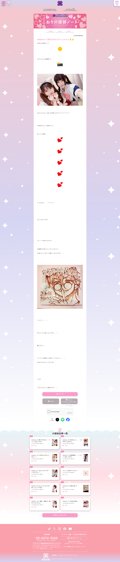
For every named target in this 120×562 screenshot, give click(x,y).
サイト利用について (62, 555)
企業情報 (54, 555)
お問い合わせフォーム (74, 538)
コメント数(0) (69, 406)
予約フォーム (70, 546)
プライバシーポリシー (72, 555)
